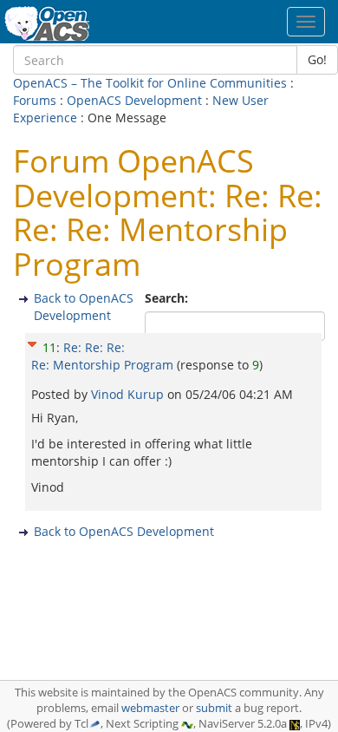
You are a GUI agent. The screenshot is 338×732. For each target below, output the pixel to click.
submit (214, 708)
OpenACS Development (134, 100)
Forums (34, 100)
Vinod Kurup (129, 394)
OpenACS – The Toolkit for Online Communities (150, 83)
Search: (168, 298)
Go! (317, 59)
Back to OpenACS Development (83, 307)
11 (49, 347)
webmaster (150, 708)
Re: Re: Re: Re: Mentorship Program (102, 356)
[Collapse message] (32, 341)
